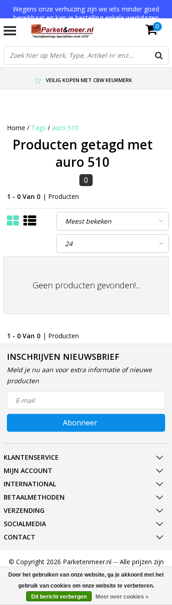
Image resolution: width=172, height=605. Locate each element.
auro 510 (65, 127)
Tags (38, 127)
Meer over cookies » (122, 597)
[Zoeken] (159, 55)
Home (16, 127)
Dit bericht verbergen (59, 597)
